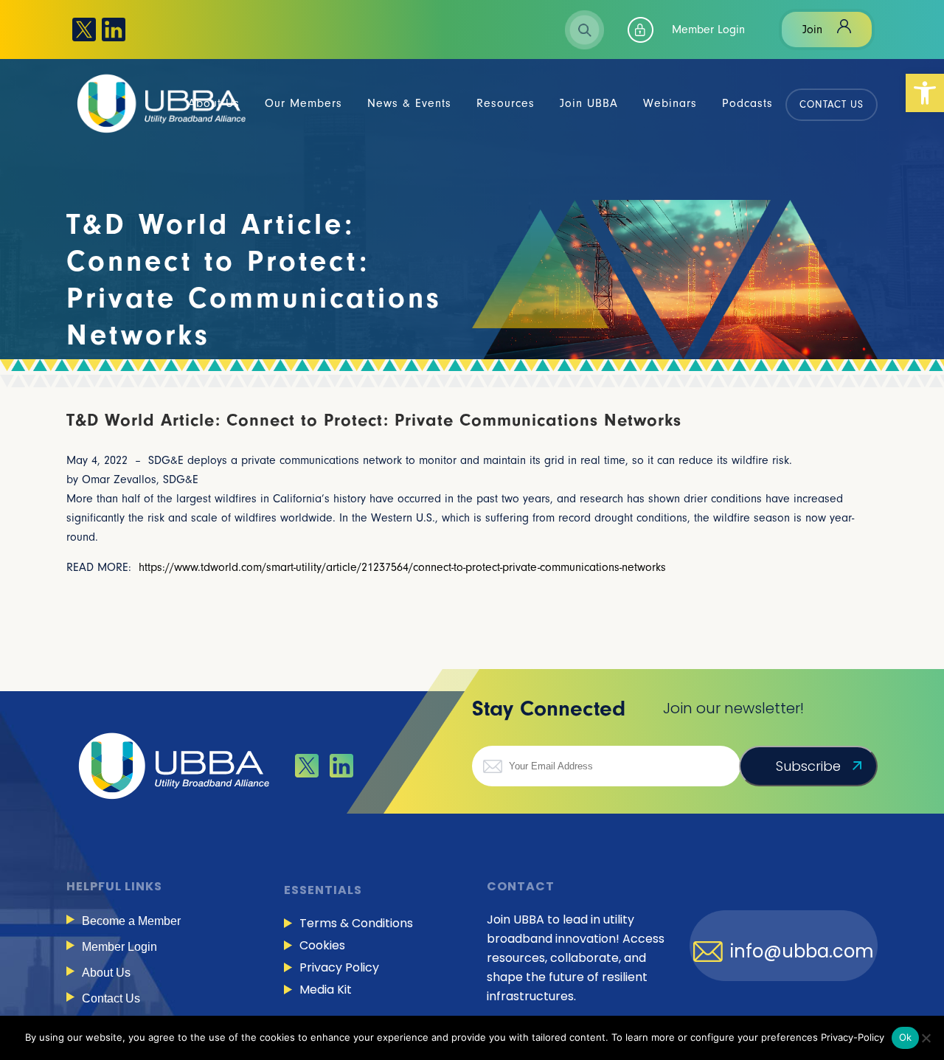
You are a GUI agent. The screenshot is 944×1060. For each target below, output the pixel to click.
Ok (905, 1037)
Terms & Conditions (356, 923)
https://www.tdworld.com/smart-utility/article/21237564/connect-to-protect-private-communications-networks (402, 567)
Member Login (708, 29)
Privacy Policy (339, 967)
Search (585, 29)
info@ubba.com (802, 951)
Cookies (322, 945)
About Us (106, 972)
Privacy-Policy (852, 1037)
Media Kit (325, 989)
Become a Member (131, 921)
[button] (925, 93)
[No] (925, 1037)
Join (812, 29)
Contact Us (111, 998)
